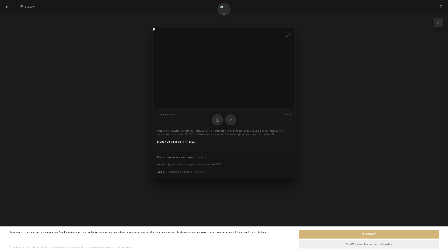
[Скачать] (217, 119)
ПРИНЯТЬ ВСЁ (369, 234)
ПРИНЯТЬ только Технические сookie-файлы (369, 244)
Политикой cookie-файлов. (251, 232)
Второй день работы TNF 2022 (186, 171)
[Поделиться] (230, 119)
